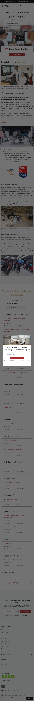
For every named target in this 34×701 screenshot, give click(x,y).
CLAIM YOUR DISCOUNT (17, 357)
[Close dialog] (30, 337)
